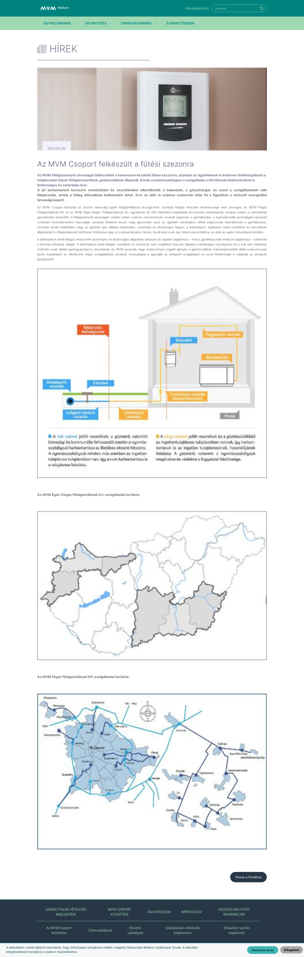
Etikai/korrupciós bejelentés (237, 930)
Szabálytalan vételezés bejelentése (66, 912)
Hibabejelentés (197, 8)
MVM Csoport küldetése (119, 912)
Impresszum (191, 912)
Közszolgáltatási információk (234, 912)
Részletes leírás (263, 950)
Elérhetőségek (180, 23)
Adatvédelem (159, 912)
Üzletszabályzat (100, 930)
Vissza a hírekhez (248, 877)
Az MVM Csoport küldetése (59, 930)
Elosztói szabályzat (135, 930)
